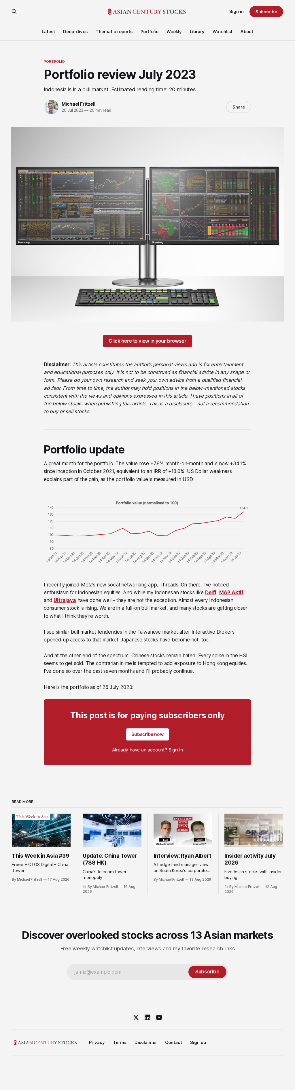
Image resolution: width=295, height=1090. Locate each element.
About (247, 31)
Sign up (198, 1042)
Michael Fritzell (78, 104)
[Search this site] (14, 11)
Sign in (236, 11)
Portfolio (149, 31)
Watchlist (222, 31)
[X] (136, 1017)
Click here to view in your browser (147, 341)
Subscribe (266, 11)
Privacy (97, 1042)
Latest (48, 31)
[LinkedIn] (147, 1017)
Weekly (174, 31)
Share (238, 107)
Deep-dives (75, 31)
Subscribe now (147, 734)
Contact (173, 1042)
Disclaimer (146, 1042)
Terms (119, 1042)
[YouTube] (159, 1017)
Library (197, 31)
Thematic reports (114, 31)
